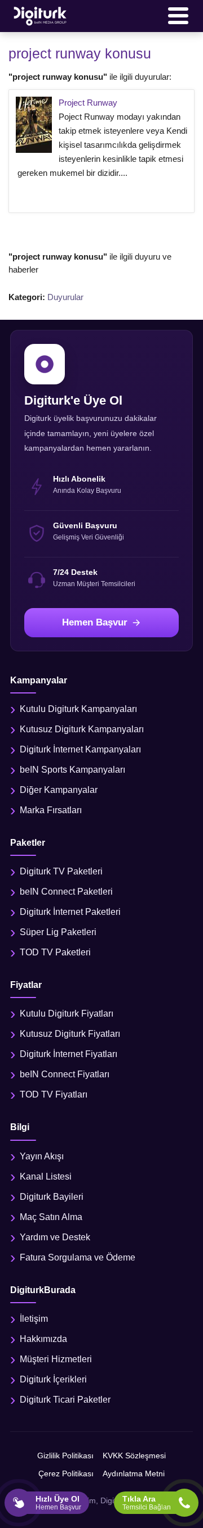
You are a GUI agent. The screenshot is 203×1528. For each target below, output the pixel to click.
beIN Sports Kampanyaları (72, 769)
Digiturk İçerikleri (53, 1379)
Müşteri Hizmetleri (56, 1359)
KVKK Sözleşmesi (134, 1455)
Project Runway (88, 102)
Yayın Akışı (42, 1156)
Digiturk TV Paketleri (61, 871)
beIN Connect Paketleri (66, 891)
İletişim (34, 1318)
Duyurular (65, 297)
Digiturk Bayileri (51, 1196)
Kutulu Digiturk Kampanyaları (78, 709)
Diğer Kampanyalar (59, 790)
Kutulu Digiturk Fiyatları (66, 1013)
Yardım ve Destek (55, 1237)
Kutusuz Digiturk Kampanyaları (82, 729)
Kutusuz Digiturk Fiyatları (70, 1034)
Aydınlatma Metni (134, 1473)
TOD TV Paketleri (55, 952)
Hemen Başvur (94, 622)
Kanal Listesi (46, 1176)
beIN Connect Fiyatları (64, 1074)
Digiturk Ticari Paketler (65, 1399)
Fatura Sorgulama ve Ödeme (77, 1257)
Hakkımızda (43, 1339)
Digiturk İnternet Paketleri (70, 912)
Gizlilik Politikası (65, 1455)
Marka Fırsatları (51, 810)
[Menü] (178, 16)
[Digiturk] (40, 15)
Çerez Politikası (66, 1473)
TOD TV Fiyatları (53, 1094)
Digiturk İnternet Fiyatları (68, 1054)
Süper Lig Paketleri (58, 932)
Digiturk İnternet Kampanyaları (80, 749)
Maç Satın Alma (51, 1217)
